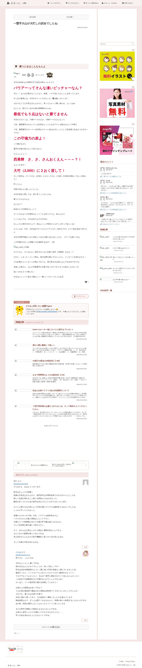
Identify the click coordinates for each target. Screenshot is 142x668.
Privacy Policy (130, 661)
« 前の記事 (32, 17)
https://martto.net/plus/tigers (48, 311)
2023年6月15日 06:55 (21, 484)
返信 (85, 547)
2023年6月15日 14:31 (23, 555)
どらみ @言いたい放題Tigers (39, 306)
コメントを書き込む (51, 627)
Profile (121, 661)
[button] (132, 44)
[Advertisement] (51, 44)
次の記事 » (70, 17)
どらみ (18, 552)
